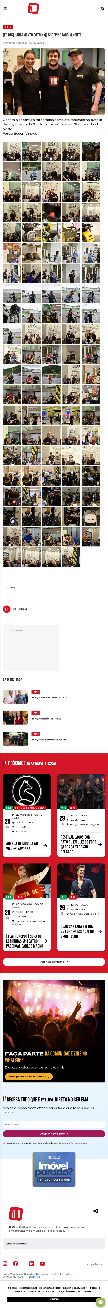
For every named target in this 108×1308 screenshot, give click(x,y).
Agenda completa (52, 962)
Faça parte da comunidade (27, 1076)
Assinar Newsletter (52, 1133)
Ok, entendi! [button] (54, 1299)
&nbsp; (6, 144)
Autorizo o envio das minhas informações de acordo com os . (46, 1143)
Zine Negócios (16, 1243)
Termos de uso (78, 1143)
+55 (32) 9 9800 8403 (32, 1277)
